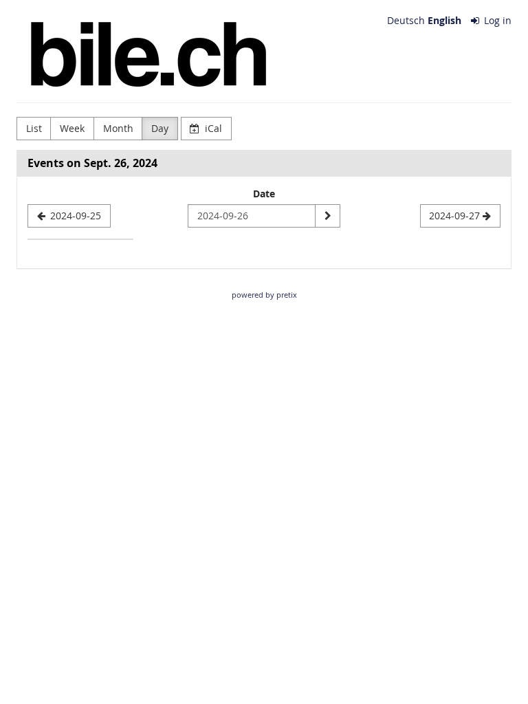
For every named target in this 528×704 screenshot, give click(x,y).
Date (264, 193)
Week (72, 128)
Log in (496, 20)
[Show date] (327, 216)
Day (159, 128)
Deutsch (406, 20)
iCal (212, 128)
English (444, 20)
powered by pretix (264, 294)
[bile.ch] (146, 55)
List (34, 128)
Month (118, 128)
